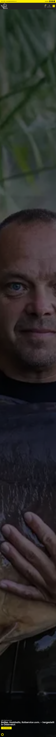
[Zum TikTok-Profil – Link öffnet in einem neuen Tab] (54, 1)
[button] (2, 734)
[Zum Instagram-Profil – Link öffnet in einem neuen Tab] (52, 1)
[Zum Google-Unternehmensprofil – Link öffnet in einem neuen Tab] (50, 1)
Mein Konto (49, 7)
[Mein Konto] (49, 5)
